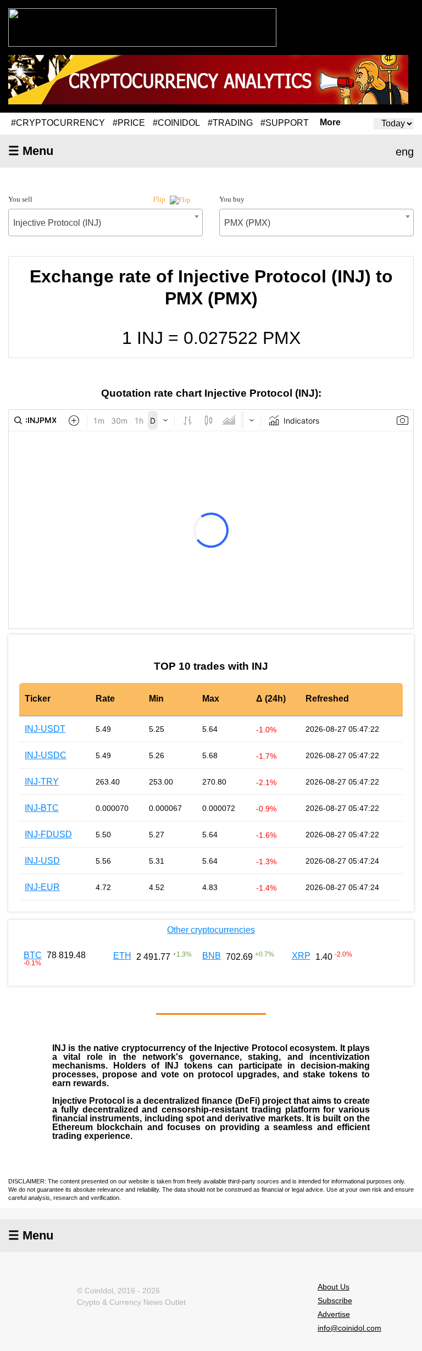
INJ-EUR (42, 887)
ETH (122, 955)
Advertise (334, 1314)
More (330, 122)
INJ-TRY (42, 781)
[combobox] (105, 222)
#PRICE (129, 122)
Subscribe (335, 1300)
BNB (211, 955)
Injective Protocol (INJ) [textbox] (57, 222)
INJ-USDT (45, 728)
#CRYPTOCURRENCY (58, 122)
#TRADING (230, 122)
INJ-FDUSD (48, 834)
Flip (160, 199)
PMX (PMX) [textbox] (247, 222)
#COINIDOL (176, 122)
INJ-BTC (42, 808)
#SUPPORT (284, 122)
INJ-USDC (45, 755)
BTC (33, 955)
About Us (333, 1286)
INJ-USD (42, 860)
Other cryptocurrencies (211, 930)
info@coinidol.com (349, 1328)
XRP (301, 955)
